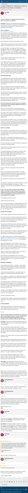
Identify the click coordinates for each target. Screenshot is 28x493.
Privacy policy (15, 489)
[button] (1, 487)
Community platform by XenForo (11, 491)
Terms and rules (9, 489)
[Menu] (1, 1)
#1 (26, 17)
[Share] (25, 17)
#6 (26, 463)
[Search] (26, 1)
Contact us (3, 489)
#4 (26, 416)
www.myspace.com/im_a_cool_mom (11, 239)
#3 (26, 396)
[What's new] (24, 1)
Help (20, 489)
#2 (26, 384)
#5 (26, 438)
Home (23, 489)
